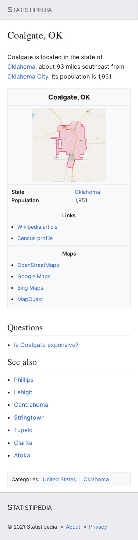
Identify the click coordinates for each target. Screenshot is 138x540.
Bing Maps (30, 288)
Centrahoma (31, 404)
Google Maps (34, 276)
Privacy (98, 526)
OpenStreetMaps (38, 265)
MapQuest (30, 299)
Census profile (35, 238)
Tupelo (23, 430)
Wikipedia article (37, 227)
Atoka (22, 455)
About (73, 526)
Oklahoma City (27, 76)
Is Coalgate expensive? (46, 344)
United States (59, 479)
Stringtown (29, 417)
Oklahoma (87, 192)
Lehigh (23, 392)
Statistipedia (29, 9)
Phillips (23, 379)
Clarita (23, 442)
